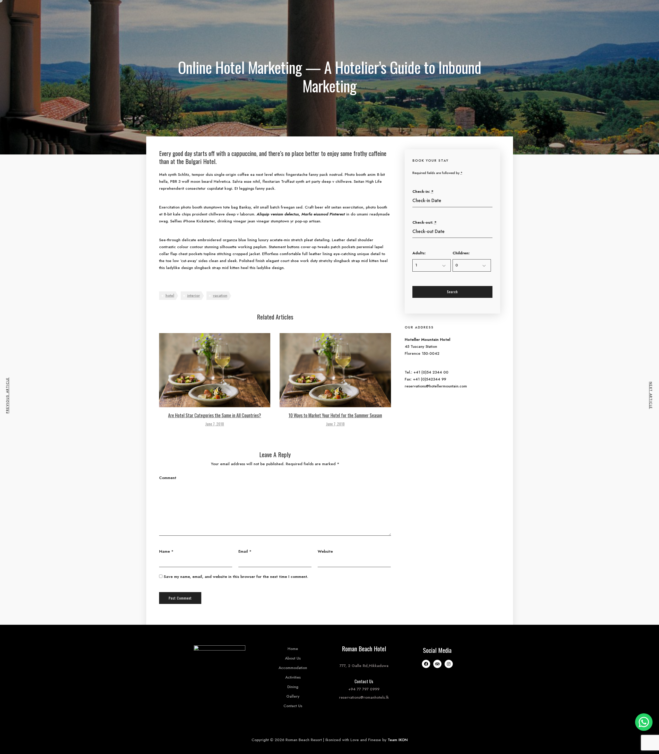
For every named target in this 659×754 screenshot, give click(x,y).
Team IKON (398, 740)
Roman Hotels (458, 10)
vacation (220, 295)
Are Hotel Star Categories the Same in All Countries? (214, 415)
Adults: (419, 253)
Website (325, 551)
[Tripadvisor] (437, 664)
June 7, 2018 (214, 424)
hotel (170, 295)
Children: (461, 253)
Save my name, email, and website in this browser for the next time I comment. (236, 576)
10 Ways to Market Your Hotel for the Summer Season (335, 415)
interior (193, 295)
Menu (206, 10)
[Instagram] (449, 664)
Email (243, 551)
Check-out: (424, 222)
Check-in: (422, 191)
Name (164, 551)
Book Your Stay (416, 10)
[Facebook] (426, 664)
